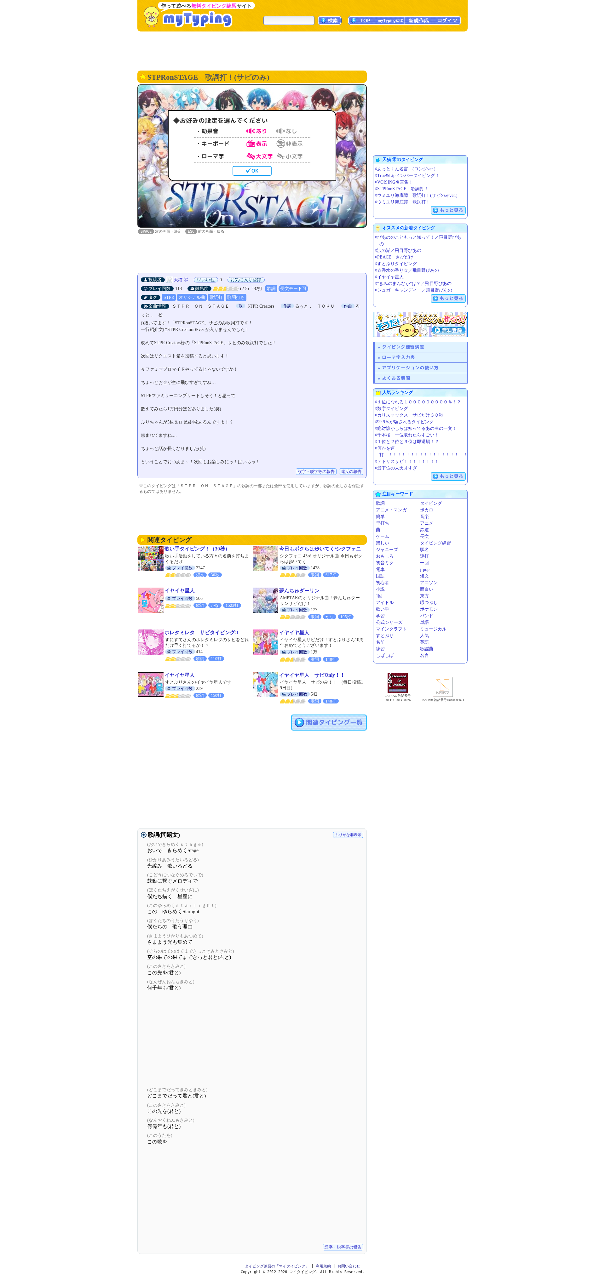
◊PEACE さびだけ (394, 257)
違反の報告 (351, 471)
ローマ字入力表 (398, 357)
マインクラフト (391, 629)
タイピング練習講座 (403, 347)
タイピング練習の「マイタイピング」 (277, 1266)
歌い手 (382, 609)
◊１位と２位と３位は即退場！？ (407, 441)
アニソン (429, 582)
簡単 (380, 516)
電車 (380, 569)
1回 (379, 596)
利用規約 (323, 1266)
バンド (426, 615)
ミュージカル (433, 629)
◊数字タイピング (391, 408)
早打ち (382, 523)
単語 (424, 622)
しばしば (385, 655)
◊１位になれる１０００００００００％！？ (418, 402)
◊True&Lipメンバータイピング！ (407, 175)
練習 (380, 648)
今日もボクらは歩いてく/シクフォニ (320, 548)
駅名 (424, 549)
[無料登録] (420, 324)
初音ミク (385, 563)
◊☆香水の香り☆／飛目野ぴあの (407, 270)
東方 (424, 596)
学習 (380, 615)
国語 (380, 576)
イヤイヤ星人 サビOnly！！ (312, 675)
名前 (380, 642)
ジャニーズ (387, 549)
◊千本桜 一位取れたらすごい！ (407, 435)
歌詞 (271, 288)
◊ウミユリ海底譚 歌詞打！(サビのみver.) (416, 195)
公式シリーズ (389, 622)
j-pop (424, 569)
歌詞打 (216, 297)
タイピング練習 (435, 543)
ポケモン (429, 609)
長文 (424, 536)
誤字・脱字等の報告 (316, 471)
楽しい (382, 543)
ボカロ (426, 510)
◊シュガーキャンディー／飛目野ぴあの (413, 290)
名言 (424, 655)
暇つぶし (429, 602)
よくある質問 (396, 378)
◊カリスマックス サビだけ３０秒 (409, 415)
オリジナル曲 (192, 297)
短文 (424, 576)
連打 (424, 556)
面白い (426, 589)
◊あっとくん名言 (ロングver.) (405, 169)
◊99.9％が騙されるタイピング (404, 421)
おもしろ (385, 556)
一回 (424, 563)
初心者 (382, 582)
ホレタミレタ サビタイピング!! (201, 632)
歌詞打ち (236, 297)
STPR (169, 297)
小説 (380, 589)
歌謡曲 (426, 648)
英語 (424, 642)
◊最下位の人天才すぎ (396, 468)
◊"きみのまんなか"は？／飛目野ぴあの (413, 283)
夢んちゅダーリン (299, 590)
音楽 (424, 516)
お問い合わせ (348, 1266)
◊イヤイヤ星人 (389, 277)
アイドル (385, 602)
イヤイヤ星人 (179, 590)
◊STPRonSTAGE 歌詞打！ (402, 188)
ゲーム (382, 536)
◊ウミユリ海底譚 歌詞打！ (402, 202)
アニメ (426, 523)
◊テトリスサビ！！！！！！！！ (407, 461)
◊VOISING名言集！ (394, 182)
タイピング (431, 503)
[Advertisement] (302, 50)
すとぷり (385, 635)
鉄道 (424, 529)
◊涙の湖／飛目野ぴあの (398, 250)
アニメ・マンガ (391, 510)
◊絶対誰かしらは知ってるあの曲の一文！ (416, 428)
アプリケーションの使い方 (410, 367)
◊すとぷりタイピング (396, 263)
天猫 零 (181, 279)
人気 (424, 635)
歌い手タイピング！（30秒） (197, 548)
